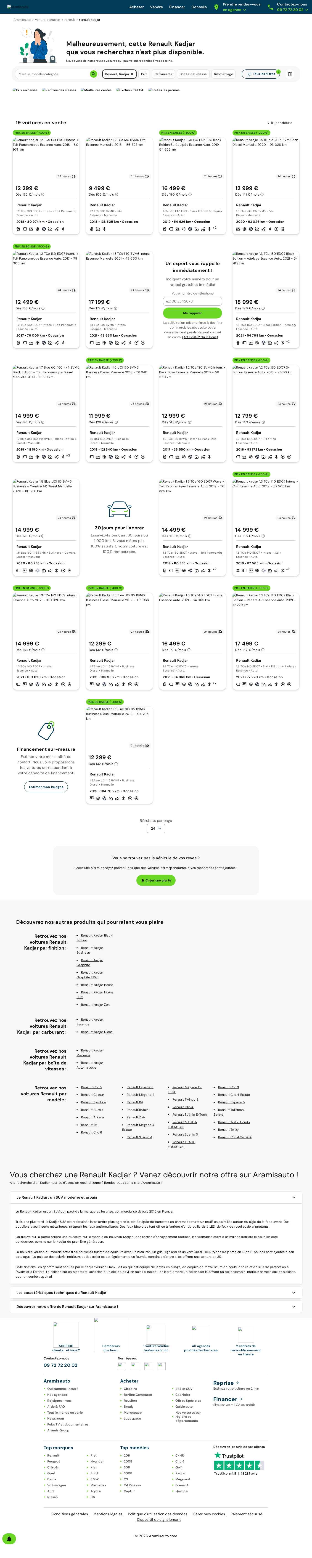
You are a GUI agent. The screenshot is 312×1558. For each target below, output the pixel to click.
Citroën (53, 1467)
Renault (53, 1455)
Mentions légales (107, 1514)
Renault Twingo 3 (185, 1099)
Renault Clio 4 (183, 1107)
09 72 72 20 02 (61, 1365)
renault (69, 20)
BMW (94, 1479)
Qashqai (181, 1491)
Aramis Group (58, 1430)
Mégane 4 (182, 1479)
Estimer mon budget (46, 787)
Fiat (93, 1455)
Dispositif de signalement (159, 1519)
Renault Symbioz (93, 1102)
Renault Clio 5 (91, 1087)
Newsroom (55, 1418)
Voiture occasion (47, 20)
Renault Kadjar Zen (95, 1005)
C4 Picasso (132, 1485)
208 (127, 1455)
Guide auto (184, 1406)
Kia (92, 1467)
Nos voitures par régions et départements (188, 1416)
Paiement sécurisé (246, 1514)
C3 (126, 1479)
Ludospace (132, 1418)
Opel (51, 1473)
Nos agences (57, 1395)
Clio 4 (180, 1461)
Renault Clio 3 (228, 1087)
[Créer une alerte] (9, 1538)
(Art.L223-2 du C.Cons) (200, 337)
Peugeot (53, 1461)
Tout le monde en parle (65, 1412)
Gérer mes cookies (209, 1514)
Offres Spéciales (188, 1401)
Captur (129, 1491)
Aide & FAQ (56, 1406)
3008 (128, 1473)
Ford (94, 1473)
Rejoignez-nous (59, 1401)
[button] (132, 74)
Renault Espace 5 (231, 1102)
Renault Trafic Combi (234, 1122)
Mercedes (98, 1485)
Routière (130, 1401)
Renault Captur (92, 1095)
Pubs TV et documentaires (67, 1424)
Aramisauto (22, 20)
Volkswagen (56, 1485)
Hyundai (96, 1461)
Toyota (95, 1491)
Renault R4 (135, 1102)
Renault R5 (89, 1125)
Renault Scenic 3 (185, 1134)
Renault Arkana (92, 1117)
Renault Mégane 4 (140, 1095)
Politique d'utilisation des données (157, 1514)
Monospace (133, 1412)
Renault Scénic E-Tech (189, 1114)
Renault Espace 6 (140, 1087)
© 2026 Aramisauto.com (156, 1536)
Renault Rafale (138, 1110)
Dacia (51, 1479)
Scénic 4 (182, 1485)
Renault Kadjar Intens (97, 985)
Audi (51, 1491)
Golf (178, 1467)
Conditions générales (69, 1514)
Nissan (52, 1497)
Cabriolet (182, 1395)
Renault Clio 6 (91, 1132)
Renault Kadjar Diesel (97, 1032)
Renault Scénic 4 (139, 1137)
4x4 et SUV (184, 1389)
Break (128, 1406)
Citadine (130, 1389)
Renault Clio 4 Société (235, 1137)
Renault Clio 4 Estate (234, 1095)
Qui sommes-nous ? (62, 1389)
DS (92, 1497)
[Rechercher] (93, 74)
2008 (128, 1461)
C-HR (179, 1455)
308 (127, 1467)
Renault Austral (92, 1110)
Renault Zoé (136, 1117)
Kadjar (180, 1473)
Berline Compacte (138, 1395)
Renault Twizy (228, 1130)
